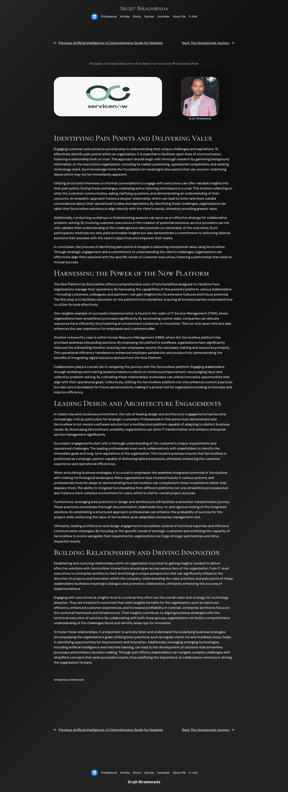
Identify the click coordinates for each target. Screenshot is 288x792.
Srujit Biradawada (144, 8)
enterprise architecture (69, 679)
